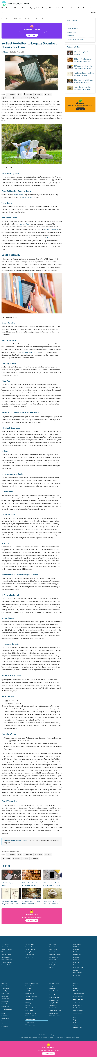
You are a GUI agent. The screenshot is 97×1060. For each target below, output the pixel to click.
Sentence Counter (6, 954)
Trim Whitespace (29, 991)
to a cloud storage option (30, 352)
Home (3, 19)
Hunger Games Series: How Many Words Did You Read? (82, 88)
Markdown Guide (54, 1013)
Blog (3, 12)
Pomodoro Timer (24, 224)
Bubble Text (5, 996)
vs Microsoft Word (78, 1003)
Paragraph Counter (7, 960)
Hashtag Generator (54, 965)
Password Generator (54, 954)
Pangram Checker (6, 965)
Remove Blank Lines (30, 986)
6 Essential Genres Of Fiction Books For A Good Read (83, 81)
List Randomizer (53, 957)
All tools (75, 1025)
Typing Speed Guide (54, 1003)
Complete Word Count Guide (75, 39)
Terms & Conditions (78, 993)
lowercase (76, 949)
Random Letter (53, 949)
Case (64, 8)
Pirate (3, 1021)
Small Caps (5, 991)
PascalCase (76, 960)
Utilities (72, 8)
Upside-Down (5, 1001)
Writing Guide (53, 1005)
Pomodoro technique (51, 230)
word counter (18, 194)
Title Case (76, 952)
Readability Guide (54, 1000)
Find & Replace (29, 993)
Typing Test (34, 8)
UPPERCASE (76, 947)
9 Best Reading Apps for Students (81, 53)
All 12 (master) (77, 944)
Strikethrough (5, 988)
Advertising (76, 988)
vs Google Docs (77, 1005)
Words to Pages (71, 32)
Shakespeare (5, 1026)
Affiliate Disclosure (78, 996)
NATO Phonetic (6, 1018)
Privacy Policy (77, 991)
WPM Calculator (29, 954)
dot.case (75, 970)
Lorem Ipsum (52, 944)
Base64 (27, 1005)
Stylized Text (54, 8)
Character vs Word (78, 1010)
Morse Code (5, 1016)
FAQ (74, 1020)
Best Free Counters (78, 1008)
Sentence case (77, 954)
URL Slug (51, 967)
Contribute (76, 986)
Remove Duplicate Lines (31, 983)
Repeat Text (52, 960)
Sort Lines (28, 988)
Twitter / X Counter (7, 949)
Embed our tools (77, 1027)
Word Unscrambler (30, 1025)
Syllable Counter (6, 957)
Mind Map (52, 988)
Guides (92, 8)
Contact (75, 983)
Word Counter (7, 8)
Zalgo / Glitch (5, 999)
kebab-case (76, 965)
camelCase (76, 957)
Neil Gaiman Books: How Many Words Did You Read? (84, 74)
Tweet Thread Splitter (55, 991)
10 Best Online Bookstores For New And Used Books (82, 60)
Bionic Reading (5, 1006)
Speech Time (29, 957)
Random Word (53, 947)
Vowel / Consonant (7, 962)
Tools (44, 8)
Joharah (5, 52)
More (93, 12)
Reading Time (71, 36)
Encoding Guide (53, 1008)
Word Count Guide (54, 997)
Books (11, 19)
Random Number (54, 952)
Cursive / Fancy (6, 993)
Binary (3, 1013)
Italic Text (4, 986)
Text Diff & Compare (31, 996)
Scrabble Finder (29, 1022)
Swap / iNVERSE (77, 973)
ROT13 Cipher (29, 1003)
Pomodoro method (53, 238)
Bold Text (4, 983)
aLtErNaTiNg (76, 975)
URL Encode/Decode (30, 1008)
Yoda (3, 1023)
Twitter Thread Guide (55, 1010)
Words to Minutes (30, 949)
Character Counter (21, 8)
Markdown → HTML (30, 1013)
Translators (82, 8)
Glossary (75, 1022)
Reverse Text (5, 1004)
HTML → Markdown (30, 1016)
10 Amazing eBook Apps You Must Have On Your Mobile (83, 67)
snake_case (76, 962)
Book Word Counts (21, 840)
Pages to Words (29, 947)
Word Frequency (6, 952)
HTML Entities (29, 1010)
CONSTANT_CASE (78, 967)
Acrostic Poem (53, 962)
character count (27, 197)
